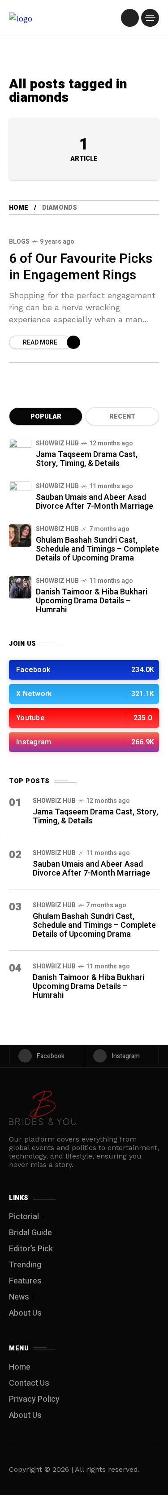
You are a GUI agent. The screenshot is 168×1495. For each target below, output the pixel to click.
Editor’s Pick (31, 1249)
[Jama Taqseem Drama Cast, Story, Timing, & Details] (20, 450)
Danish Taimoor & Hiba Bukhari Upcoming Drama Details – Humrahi (91, 601)
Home (18, 207)
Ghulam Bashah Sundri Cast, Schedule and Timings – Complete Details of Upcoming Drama (97, 549)
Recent (122, 416)
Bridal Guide (30, 1233)
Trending (25, 1265)
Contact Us (29, 1383)
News (19, 1297)
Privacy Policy (34, 1399)
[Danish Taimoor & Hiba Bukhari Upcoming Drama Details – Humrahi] (20, 587)
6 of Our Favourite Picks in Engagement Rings (80, 267)
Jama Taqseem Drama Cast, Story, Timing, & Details (87, 458)
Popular (45, 416)
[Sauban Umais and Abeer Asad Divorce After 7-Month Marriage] (20, 493)
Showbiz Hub (57, 443)
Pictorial (24, 1217)
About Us (25, 1313)
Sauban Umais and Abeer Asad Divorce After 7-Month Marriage (94, 501)
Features (25, 1281)
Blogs (19, 241)
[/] (130, 18)
